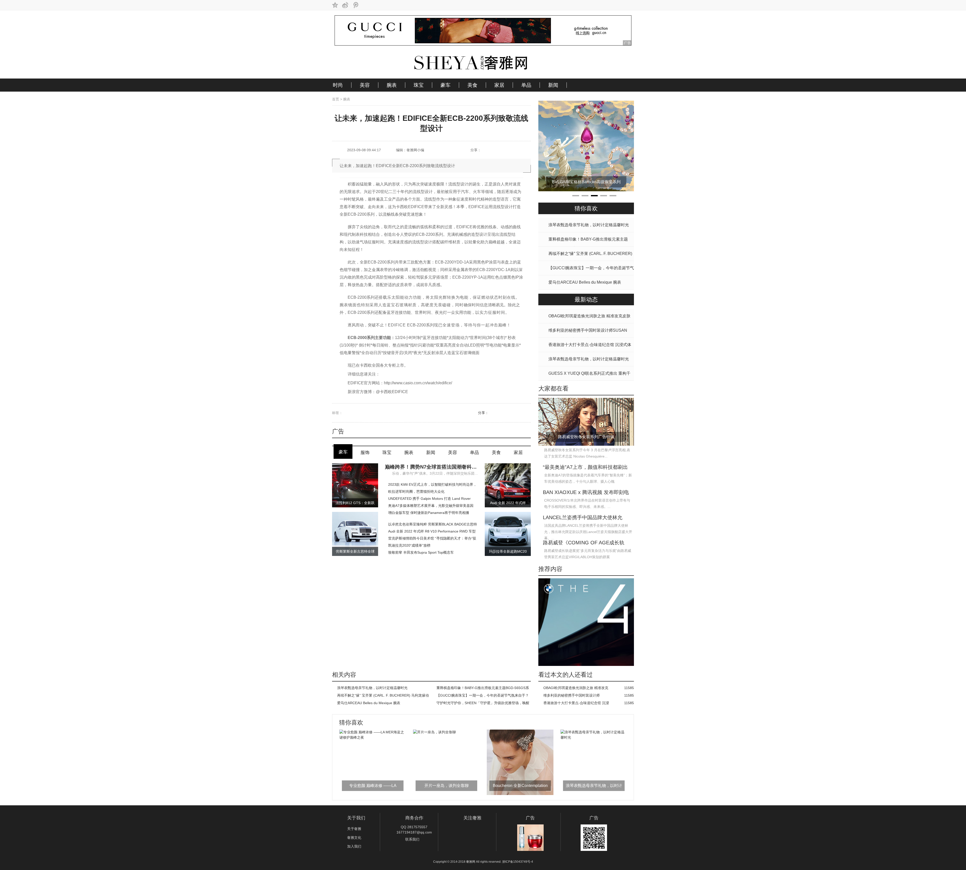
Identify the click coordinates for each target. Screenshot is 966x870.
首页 (335, 99)
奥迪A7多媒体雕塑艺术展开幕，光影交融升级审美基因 (430, 506)
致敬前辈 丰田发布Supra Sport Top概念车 (421, 552)
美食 (472, 85)
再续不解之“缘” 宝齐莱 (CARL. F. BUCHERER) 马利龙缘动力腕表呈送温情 (383, 696)
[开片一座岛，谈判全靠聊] (360, 732)
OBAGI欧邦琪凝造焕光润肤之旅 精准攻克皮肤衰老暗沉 (575, 689)
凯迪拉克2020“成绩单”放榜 (409, 545)
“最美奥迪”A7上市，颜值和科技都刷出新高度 (585, 467)
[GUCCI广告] (483, 44)
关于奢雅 (354, 829)
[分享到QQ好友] (495, 150)
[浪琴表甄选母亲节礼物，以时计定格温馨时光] (520, 737)
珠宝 (419, 85)
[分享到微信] (505, 150)
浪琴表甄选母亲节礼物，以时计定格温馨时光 (372, 688)
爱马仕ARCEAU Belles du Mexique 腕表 (368, 703)
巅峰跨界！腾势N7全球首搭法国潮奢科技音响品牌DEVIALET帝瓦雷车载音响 (431, 467)
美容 (365, 85)
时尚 (338, 85)
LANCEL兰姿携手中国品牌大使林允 (582, 517)
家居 (499, 85)
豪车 (445, 85)
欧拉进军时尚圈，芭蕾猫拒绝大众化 (416, 491)
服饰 (365, 452)
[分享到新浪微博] (345, 5)
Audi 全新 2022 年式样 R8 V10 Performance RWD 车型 (432, 531)
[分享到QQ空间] (335, 5)
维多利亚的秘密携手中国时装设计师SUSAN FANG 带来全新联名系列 (571, 696)
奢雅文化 (354, 838)
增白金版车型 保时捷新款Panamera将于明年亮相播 (428, 513)
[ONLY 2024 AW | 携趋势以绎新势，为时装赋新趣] (593, 737)
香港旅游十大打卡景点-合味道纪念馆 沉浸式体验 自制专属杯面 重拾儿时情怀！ (576, 704)
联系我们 (412, 839)
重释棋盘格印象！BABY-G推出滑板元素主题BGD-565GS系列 (482, 689)
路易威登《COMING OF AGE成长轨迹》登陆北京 (583, 543)
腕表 (392, 85)
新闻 (553, 85)
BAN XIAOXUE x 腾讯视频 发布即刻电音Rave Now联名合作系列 (586, 492)
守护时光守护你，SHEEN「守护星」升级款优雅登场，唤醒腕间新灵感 (482, 704)
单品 (526, 85)
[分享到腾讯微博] (355, 5)
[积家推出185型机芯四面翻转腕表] (586, 190)
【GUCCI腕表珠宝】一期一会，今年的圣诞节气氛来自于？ (482, 695)
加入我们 (354, 846)
